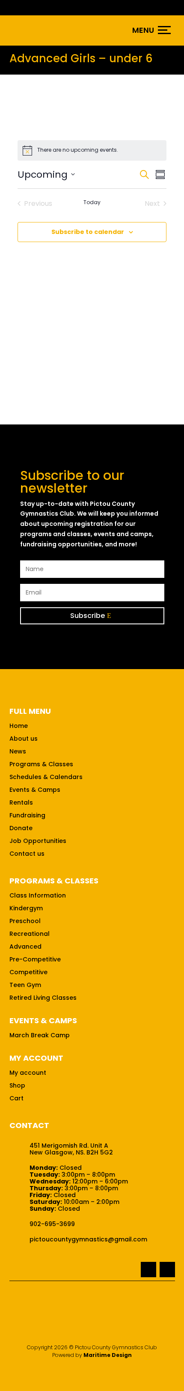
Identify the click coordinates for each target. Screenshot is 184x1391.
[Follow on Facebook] (148, 1269)
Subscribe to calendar (87, 232)
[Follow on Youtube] (167, 1269)
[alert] (92, 150)
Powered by (92, 1355)
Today (92, 202)
